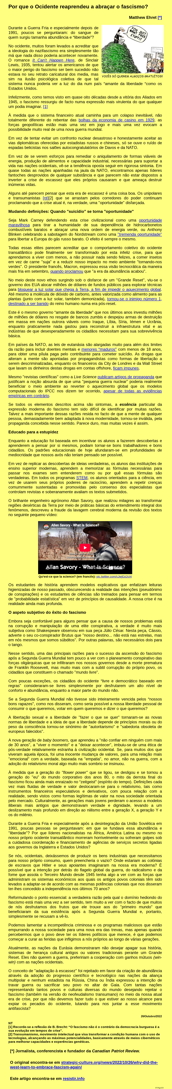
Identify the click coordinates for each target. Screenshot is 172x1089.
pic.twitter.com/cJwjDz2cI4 (114, 576)
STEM (82, 477)
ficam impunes (126, 368)
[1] (45, 106)
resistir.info (74, 1078)
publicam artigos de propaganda (126, 377)
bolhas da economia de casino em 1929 (117, 120)
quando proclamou (66, 271)
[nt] (46, 198)
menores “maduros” (99, 349)
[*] (160, 17)
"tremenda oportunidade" (140, 234)
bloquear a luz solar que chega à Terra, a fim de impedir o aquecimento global (89, 289)
